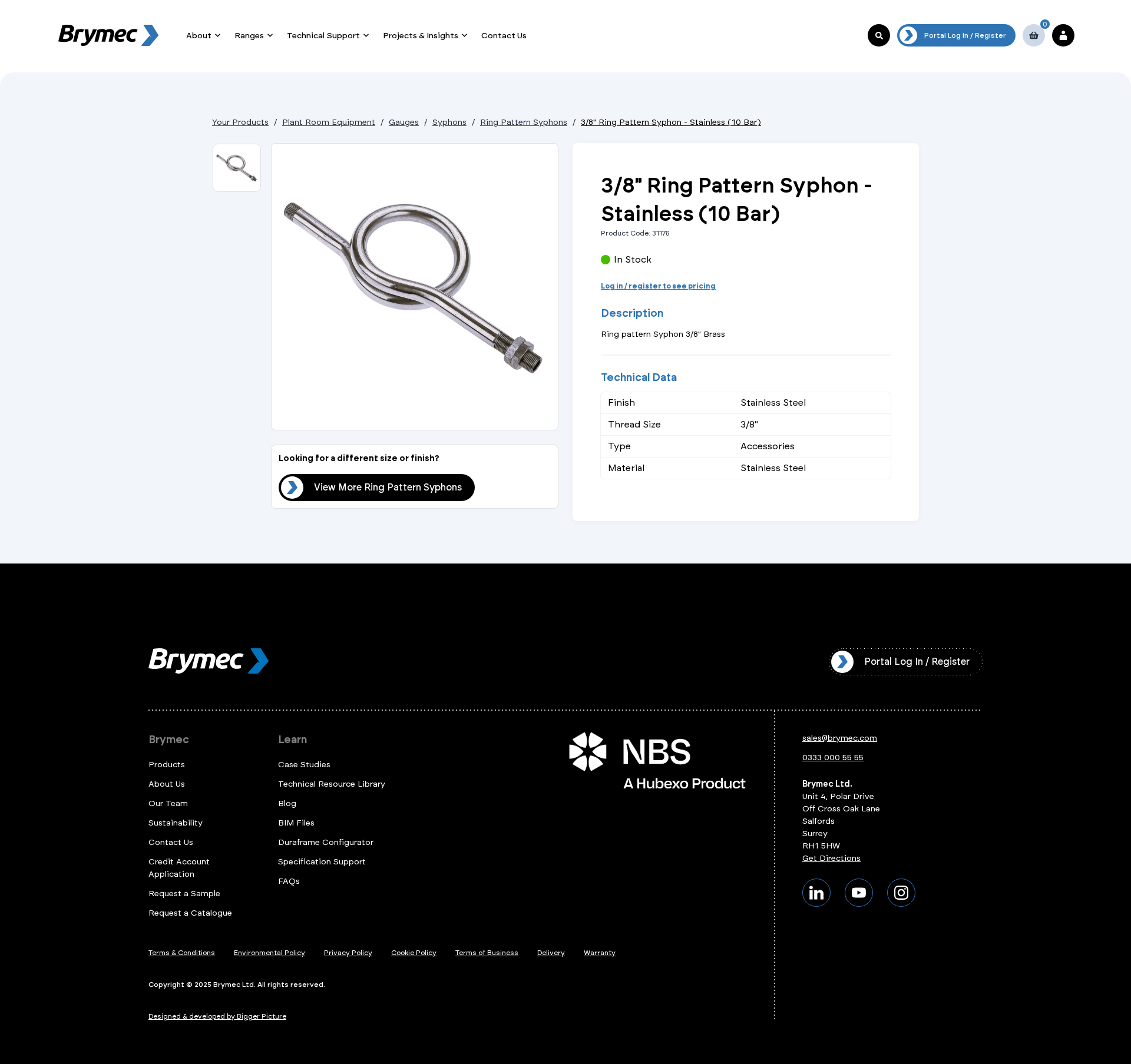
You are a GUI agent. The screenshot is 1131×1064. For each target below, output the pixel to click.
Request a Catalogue (190, 913)
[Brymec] (108, 35)
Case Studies (304, 765)
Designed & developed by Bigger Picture (217, 1016)
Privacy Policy (348, 953)
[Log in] (1063, 35)
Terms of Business (486, 953)
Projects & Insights (420, 36)
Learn (292, 739)
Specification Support (322, 862)
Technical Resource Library (331, 784)
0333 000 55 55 (833, 758)
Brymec (168, 739)
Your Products (240, 122)
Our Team (168, 803)
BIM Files (296, 823)
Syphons (449, 122)
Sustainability (175, 823)
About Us (166, 784)
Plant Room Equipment (328, 122)
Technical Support (323, 36)
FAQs (289, 881)
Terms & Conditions (181, 953)
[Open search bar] (879, 35)
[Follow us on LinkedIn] (816, 893)
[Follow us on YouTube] (859, 893)
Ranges (249, 36)
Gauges (404, 122)
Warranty (600, 953)
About (198, 36)
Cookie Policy (413, 953)
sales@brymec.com (839, 738)
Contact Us (504, 36)
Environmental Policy (269, 953)
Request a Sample (184, 894)
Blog (287, 803)
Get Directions (831, 858)
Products (166, 765)
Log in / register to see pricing (658, 286)
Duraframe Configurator (325, 842)
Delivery (551, 953)
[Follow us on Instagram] (901, 893)
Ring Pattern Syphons (523, 122)
